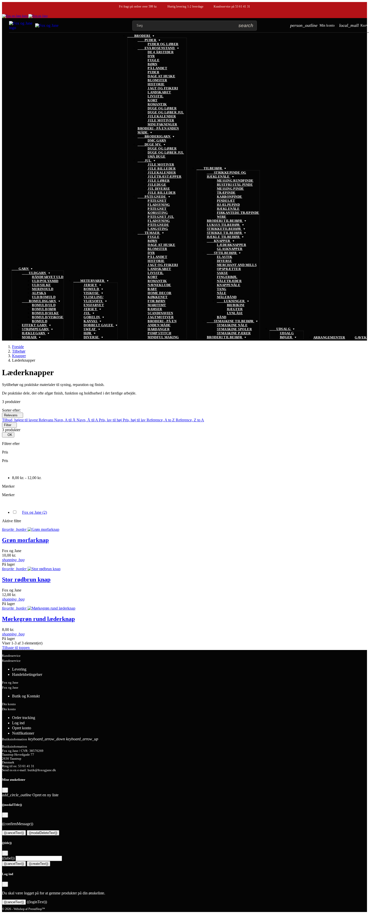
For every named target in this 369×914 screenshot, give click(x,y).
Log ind (18, 723)
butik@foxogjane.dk (42, 770)
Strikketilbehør (224, 229)
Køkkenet (158, 297)
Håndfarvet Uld (47, 277)
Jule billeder (161, 168)
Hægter (235, 309)
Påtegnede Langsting (158, 227)
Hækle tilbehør (223, 237)
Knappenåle (228, 285)
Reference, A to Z (161, 420)
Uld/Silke (41, 285)
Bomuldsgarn (39, 301)
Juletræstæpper (164, 176)
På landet (157, 68)
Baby (152, 289)
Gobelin (92, 317)
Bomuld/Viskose (47, 317)
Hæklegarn (34, 333)
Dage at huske (161, 76)
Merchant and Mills (237, 265)
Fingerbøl (227, 277)
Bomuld (39, 321)
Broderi (139, 36)
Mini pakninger (162, 124)
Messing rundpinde (235, 180)
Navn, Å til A (88, 420)
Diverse (92, 337)
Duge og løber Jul (166, 112)
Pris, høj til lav (135, 420)
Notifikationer (23, 733)
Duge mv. (150, 144)
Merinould (42, 289)
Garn (20, 269)
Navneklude (159, 285)
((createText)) (38, 864)
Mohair (29, 337)
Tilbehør (210, 168)
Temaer (149, 233)
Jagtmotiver (160, 317)
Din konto (9, 704)
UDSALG (280, 329)
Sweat (90, 329)
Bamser (155, 309)
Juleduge (157, 184)
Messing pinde (230, 188)
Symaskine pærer (234, 333)
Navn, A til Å (65, 420)
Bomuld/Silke (45, 313)
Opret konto (21, 728)
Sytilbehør (222, 253)
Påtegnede (152, 197)
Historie (156, 84)
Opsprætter (229, 269)
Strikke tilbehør (225, 233)
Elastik (224, 257)
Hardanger (158, 329)
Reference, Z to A (190, 420)
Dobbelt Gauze (99, 325)
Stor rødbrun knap (26, 579)
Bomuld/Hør (44, 309)
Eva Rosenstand (156, 48)
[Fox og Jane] (25, 16)
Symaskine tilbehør (231, 321)
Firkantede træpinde (238, 213)
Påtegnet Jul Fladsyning (161, 219)
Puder (147, 40)
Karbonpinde (229, 197)
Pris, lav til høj (111, 420)
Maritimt (157, 305)
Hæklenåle (228, 209)
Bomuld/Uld (43, 305)
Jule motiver (161, 120)
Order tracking (23, 717)
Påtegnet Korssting (158, 211)
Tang (221, 289)
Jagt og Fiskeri (163, 88)
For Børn (156, 301)
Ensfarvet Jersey (94, 307)
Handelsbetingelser (27, 674)
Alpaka (39, 293)
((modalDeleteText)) (43, 833)
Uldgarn (34, 273)
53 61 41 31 (242, 6)
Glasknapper (229, 249)
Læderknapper (231, 245)
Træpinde (226, 192)
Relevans (12, 415)
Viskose (92, 293)
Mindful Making (163, 337)
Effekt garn (34, 325)
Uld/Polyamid (45, 281)
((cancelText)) (14, 833)
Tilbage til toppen (18, 647)
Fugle (153, 60)
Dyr (151, 56)
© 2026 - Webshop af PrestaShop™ (23, 908)
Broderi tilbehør (225, 221)
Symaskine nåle (232, 325)
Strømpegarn (35, 329)
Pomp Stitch (159, 333)
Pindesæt (226, 201)
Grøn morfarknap (25, 540)
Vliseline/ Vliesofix (94, 299)
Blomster (157, 80)
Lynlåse (235, 313)
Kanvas (91, 321)
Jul (87, 313)
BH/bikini (235, 305)
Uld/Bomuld (43, 297)
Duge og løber (162, 108)
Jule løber (159, 180)
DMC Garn (157, 140)
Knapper (219, 241)
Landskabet (159, 92)
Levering (19, 669)
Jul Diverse (159, 188)
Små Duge (157, 156)
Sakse (222, 273)
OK (8, 435)
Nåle (221, 293)
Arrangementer (329, 337)
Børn (152, 64)
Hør (88, 333)
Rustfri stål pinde (235, 184)
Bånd (221, 317)
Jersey (91, 285)
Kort (153, 100)
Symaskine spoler (234, 329)
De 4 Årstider (160, 52)
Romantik (157, 104)
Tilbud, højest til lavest (20, 420)
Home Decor (159, 293)
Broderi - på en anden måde (162, 323)
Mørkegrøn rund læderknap (38, 619)
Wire (221, 217)
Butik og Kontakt (26, 696)
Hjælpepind (228, 205)
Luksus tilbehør (223, 225)
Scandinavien (160, 313)
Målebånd (227, 297)
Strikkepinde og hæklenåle (226, 174)
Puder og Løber (163, 44)
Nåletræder (229, 281)
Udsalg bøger (287, 335)
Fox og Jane (34, 512)
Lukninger (231, 301)
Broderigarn (154, 136)
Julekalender (162, 116)
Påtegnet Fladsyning (159, 203)
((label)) (8, 858)
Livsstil (156, 96)
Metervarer (89, 281)
